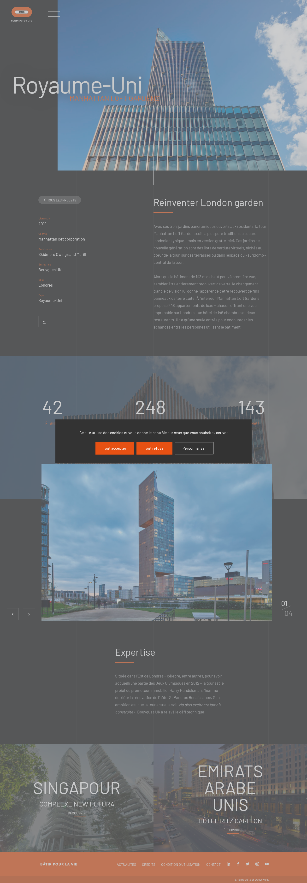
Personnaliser (194, 448)
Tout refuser (154, 448)
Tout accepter (114, 448)
